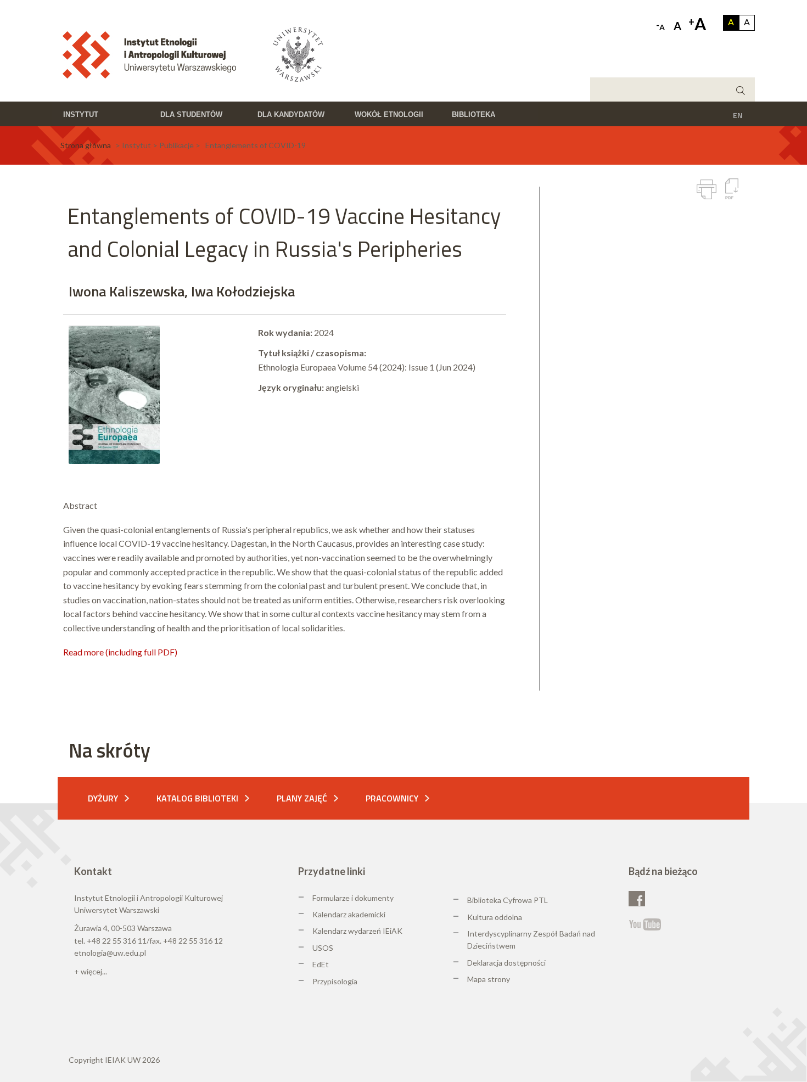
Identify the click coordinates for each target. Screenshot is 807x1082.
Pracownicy (392, 798)
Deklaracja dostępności (506, 962)
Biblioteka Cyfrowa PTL (507, 900)
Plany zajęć (302, 798)
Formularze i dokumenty (353, 897)
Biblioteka (473, 114)
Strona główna (85, 145)
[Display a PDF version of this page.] (731, 188)
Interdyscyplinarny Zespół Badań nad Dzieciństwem (531, 939)
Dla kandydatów (290, 114)
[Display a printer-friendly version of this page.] (706, 189)
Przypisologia (334, 981)
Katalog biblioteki (197, 798)
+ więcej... (90, 971)
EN (738, 115)
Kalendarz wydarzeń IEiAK (357, 930)
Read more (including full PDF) (120, 652)
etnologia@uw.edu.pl (110, 952)
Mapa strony (488, 979)
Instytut (80, 114)
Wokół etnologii (389, 114)
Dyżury (103, 798)
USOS (322, 947)
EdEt (320, 964)
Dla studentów (191, 114)
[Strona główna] (153, 53)
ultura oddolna (497, 917)
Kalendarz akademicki (348, 914)
